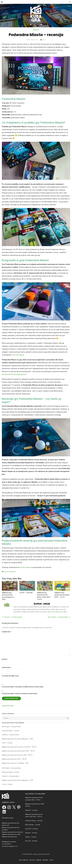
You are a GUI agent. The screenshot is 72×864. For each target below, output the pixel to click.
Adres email (7, 667)
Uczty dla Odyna (17, 355)
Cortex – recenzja (26, 593)
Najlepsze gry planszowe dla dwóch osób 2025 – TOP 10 (44, 596)
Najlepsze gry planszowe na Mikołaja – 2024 (15, 763)
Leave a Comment (10, 572)
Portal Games (25, 567)
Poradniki (45, 860)
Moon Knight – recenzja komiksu (58, 617)
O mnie (51, 860)
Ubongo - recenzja (30, 837)
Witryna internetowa (10, 676)
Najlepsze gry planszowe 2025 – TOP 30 (14, 759)
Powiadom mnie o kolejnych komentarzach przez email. (23, 687)
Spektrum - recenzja (31, 810)
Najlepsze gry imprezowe (9, 837)
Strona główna (23, 860)
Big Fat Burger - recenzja (32, 825)
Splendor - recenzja (31, 833)
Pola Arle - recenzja (31, 841)
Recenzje (36, 30)
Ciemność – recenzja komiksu (13, 617)
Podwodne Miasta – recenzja (10, 731)
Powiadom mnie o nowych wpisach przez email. (20, 694)
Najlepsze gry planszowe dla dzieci (12, 832)
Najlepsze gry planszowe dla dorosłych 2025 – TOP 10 (18, 751)
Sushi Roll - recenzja (31, 829)
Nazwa (5, 659)
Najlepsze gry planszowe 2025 (11, 834)
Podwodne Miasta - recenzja (33, 821)
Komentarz (6, 632)
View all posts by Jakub (59, 612)
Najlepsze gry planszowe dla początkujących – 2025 (8, 596)
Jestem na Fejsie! (8, 706)
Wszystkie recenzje (7, 818)
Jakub (44, 40)
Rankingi (38, 860)
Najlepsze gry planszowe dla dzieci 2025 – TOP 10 (61, 595)
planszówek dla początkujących (14, 374)
